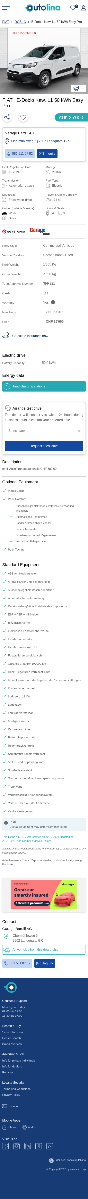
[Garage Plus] (40, 231)
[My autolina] (83, 8)
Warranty (8, 302)
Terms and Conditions (16, 1088)
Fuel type (52, 180)
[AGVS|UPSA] (13, 231)
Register (7, 1072)
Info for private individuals (18, 1060)
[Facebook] (5, 1146)
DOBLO (20, 22)
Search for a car (12, 1032)
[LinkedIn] (27, 1146)
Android (32, 1127)
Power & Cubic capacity (61, 194)
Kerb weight (10, 264)
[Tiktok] (38, 1146)
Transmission (10, 180)
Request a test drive (44, 446)
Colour (18, 208)
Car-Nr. (7, 293)
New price (9, 312)
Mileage (51, 167)
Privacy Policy (11, 1094)
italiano (82, 1160)
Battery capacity (13, 363)
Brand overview (12, 1044)
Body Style (9, 246)
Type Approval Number (17, 283)
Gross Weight (11, 274)
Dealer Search (11, 1038)
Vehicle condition (13, 255)
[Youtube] (16, 1146)
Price (5, 322)
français (71, 1160)
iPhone (12, 1127)
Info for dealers (12, 1066)
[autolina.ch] (42, 7)
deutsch (60, 1160)
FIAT (5, 22)
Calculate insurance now (30, 336)
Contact (14, 1106)
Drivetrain (8, 194)
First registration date (16, 167)
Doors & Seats (55, 208)
